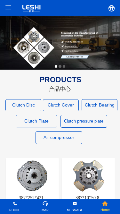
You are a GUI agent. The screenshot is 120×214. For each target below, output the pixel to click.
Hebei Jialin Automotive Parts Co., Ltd (60, 8)
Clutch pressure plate (83, 121)
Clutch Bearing (100, 104)
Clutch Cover (61, 104)
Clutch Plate (36, 121)
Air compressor (59, 137)
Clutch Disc (23, 104)
